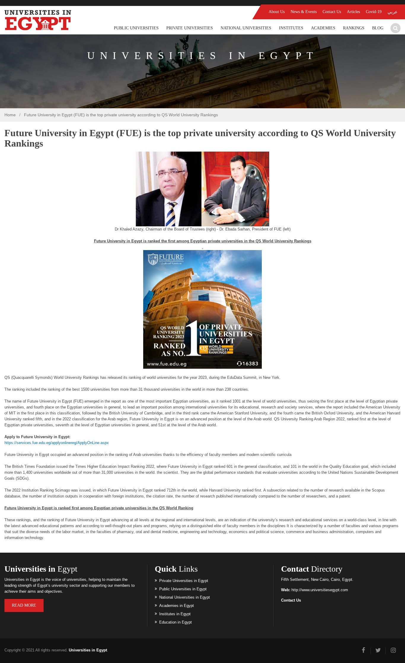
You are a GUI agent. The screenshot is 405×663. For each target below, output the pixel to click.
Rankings (353, 28)
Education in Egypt (175, 622)
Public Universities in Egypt (183, 589)
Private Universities (189, 28)
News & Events (304, 11)
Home (10, 114)
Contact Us (332, 11)
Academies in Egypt (176, 605)
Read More (24, 605)
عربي (393, 11)
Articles (353, 11)
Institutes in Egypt (175, 614)
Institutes (291, 28)
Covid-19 (374, 11)
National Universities (246, 28)
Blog (377, 28)
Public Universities (136, 28)
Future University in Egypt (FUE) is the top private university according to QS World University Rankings (121, 114)
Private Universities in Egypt (183, 580)
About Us (277, 11)
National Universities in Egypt (184, 597)
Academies (323, 28)
